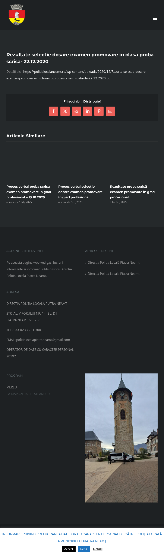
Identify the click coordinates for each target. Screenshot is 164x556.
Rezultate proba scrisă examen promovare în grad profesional (132, 191)
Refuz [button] (84, 549)
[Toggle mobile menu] (155, 18)
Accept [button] (68, 549)
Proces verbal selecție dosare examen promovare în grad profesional (80, 191)
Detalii (97, 549)
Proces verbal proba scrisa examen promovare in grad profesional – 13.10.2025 (28, 191)
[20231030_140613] (121, 375)
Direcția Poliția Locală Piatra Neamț (113, 262)
